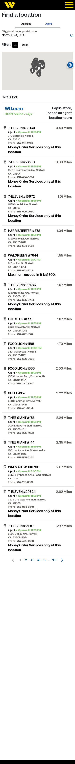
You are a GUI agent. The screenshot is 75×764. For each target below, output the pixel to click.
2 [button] (26, 560)
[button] (60, 560)
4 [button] (38, 560)
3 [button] (32, 560)
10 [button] (53, 560)
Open (25, 44)
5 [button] (44, 560)
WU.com (14, 108)
